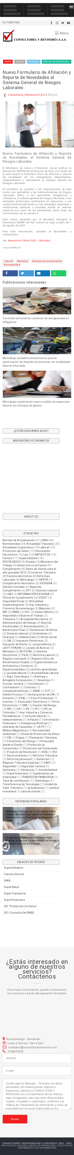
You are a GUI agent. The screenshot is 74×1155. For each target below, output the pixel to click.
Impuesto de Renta (15, 644)
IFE (28, 708)
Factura (8, 558)
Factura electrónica (19, 576)
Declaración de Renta (43, 629)
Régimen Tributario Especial (21, 762)
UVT (28, 590)
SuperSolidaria (13, 867)
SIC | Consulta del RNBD (19, 912)
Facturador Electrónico (32, 701)
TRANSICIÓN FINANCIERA (37, 777)
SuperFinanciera (14, 899)
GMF (25, 705)
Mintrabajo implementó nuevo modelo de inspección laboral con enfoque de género (36, 403)
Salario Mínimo (44, 611)
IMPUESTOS (42, 554)
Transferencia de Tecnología (21, 784)
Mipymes (45, 608)
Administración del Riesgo (19, 622)
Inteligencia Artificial (34, 723)
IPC (37, 708)
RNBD (16, 611)
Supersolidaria (28, 558)
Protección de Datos (16, 550)
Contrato (30, 687)
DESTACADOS (12, 561)
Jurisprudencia (41, 644)
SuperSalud (11, 886)
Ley (26, 554)
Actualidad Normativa (34, 619)
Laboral (8, 261)
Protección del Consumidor (40, 748)
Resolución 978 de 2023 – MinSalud (29, 240)
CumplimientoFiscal (15, 690)
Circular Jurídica (13, 683)
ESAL (22, 698)
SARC (47, 762)
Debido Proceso (13, 694)
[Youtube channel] (68, 23)
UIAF (10, 594)
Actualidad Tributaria (40, 543)
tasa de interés (30, 791)
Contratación (11, 687)
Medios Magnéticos (15, 730)
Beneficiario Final (14, 629)
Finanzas (8, 637)
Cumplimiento (12, 568)
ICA (18, 708)
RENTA (43, 579)
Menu (64, 33)
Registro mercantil (14, 658)
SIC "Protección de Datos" (20, 906)
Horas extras (49, 637)
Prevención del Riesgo (21, 741)
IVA (9, 640)
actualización (36, 787)
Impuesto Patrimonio (29, 640)
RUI (55, 751)
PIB (9, 737)
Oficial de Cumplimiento (18, 597)
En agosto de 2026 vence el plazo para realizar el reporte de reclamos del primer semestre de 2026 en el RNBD (31, 840)
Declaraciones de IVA (41, 694)
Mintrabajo (27, 579)
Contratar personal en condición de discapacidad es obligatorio (36, 320)
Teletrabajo (42, 780)
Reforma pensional (19, 759)
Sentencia (27, 769)
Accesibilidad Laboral (45, 672)
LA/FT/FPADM (12, 647)
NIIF (5, 611)
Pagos (20, 737)
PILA (25, 655)
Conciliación (36, 683)
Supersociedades (14, 669)
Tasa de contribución (16, 780)
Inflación (33, 719)
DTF (47, 690)
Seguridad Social (13, 601)
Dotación (8, 698)
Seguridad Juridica (33, 766)
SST (27, 611)
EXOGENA (46, 583)
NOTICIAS (26, 651)
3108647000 (12, 22)
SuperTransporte (15, 893)
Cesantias (43, 680)
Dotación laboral (17, 633)
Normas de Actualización (47, 261)
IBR (9, 708)
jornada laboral (16, 672)
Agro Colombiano (18, 676)
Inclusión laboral (35, 716)
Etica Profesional (42, 698)
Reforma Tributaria (45, 755)
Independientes (13, 719)
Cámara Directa (14, 874)
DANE (36, 690)
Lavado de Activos (38, 647)
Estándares (40, 633)
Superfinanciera (17, 773)
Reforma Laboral (44, 655)
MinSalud (22, 261)
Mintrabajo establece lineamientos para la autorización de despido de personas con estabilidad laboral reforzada (36, 362)
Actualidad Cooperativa (18, 547)
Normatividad (12, 264)
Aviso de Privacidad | (44, 1145)
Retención (43, 759)
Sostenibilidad (48, 769)
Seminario (9, 769)
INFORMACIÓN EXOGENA (34, 594)
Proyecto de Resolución (22, 751)
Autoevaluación (34, 626)
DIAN (45, 540)
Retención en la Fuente (32, 565)
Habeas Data (27, 637)
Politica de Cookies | (15, 1145)
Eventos (8, 701)
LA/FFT (41, 726)
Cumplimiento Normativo (19, 583)
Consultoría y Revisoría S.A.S (26, 94)
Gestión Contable (14, 586)
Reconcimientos (17, 755)
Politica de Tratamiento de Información (45, 1146)
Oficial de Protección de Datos (40, 733)
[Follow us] (57, 23)
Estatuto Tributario (43, 572)
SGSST (43, 597)
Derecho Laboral (46, 590)
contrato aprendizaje (43, 669)
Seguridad (9, 766)
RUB (45, 751)
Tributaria (9, 619)
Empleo (31, 561)
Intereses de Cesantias (17, 726)
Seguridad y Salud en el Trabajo (23, 615)
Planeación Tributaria (43, 737)
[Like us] (51, 23)
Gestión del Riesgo (44, 705)
